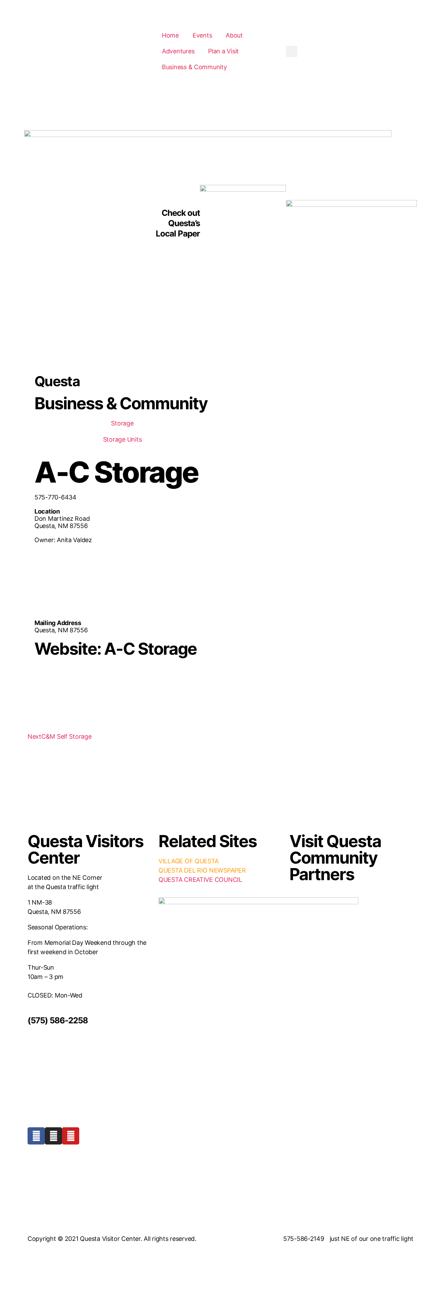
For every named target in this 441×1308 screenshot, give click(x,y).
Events (202, 35)
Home (170, 35)
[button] (291, 51)
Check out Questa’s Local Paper (178, 223)
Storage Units (122, 439)
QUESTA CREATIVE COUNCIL (200, 879)
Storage (122, 423)
